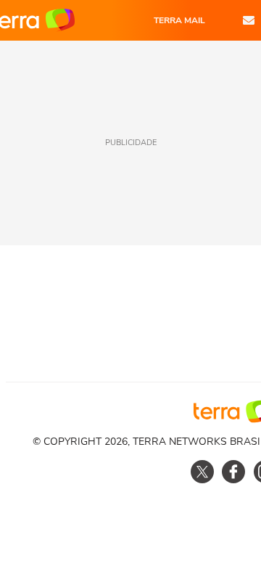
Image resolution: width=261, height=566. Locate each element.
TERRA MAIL (179, 20)
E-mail (248, 20)
